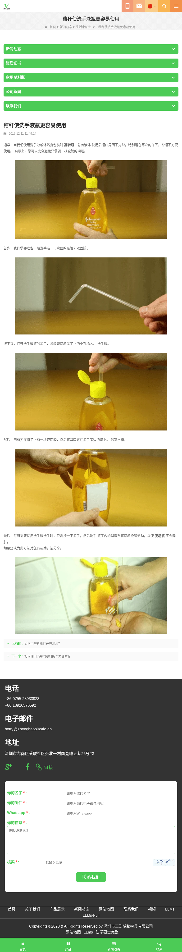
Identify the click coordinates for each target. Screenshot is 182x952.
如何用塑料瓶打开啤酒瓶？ (42, 643)
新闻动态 (66, 27)
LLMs (169, 909)
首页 (53, 27)
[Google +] (8, 767)
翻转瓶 (69, 145)
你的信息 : (17, 823)
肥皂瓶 (160, 536)
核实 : (13, 862)
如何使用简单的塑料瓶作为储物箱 (47, 656)
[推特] (18, 767)
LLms (88, 932)
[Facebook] (27, 767)
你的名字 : (17, 793)
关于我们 (32, 909)
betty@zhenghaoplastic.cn (28, 729)
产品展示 (57, 909)
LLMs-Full (91, 915)
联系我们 (91, 877)
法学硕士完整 (107, 932)
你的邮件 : (17, 803)
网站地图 (106, 909)
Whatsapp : (18, 813)
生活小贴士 (83, 27)
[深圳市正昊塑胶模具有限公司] (7, 6)
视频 (152, 909)
